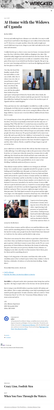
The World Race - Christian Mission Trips (28, 407)
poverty (7, 335)
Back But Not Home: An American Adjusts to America (19, 274)
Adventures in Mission (10, 407)
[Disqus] (27, 360)
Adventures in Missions (28, 325)
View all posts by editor (21, 329)
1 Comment (8, 337)
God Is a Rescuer (9, 272)
